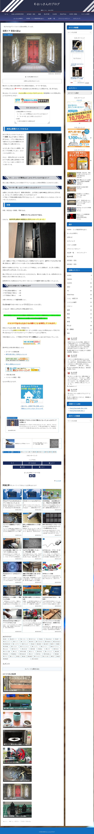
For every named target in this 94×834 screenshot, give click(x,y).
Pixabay (53, 71)
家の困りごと (41, 452)
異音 (51, 452)
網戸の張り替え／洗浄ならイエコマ (16, 354)
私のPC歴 (70, 256)
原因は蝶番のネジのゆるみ (24, 111)
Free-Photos (44, 71)
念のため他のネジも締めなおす (27, 121)
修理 (35, 452)
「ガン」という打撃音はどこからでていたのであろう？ (33, 114)
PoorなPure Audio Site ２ (77, 410)
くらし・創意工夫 (7, 452)
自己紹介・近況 (71, 260)
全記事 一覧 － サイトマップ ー (77, 252)
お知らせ (69, 237)
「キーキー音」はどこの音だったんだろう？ (30, 116)
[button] (42, 467)
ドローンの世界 (71, 245)
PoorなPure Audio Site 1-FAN (78, 408)
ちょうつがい (25, 452)
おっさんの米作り (72, 233)
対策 (18, 118)
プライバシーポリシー (73, 249)
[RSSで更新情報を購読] (33, 475)
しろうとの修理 (17, 452)
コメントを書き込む (32, 669)
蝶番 (55, 452)
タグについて (71, 241)
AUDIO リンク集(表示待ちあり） (77, 229)
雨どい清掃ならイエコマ (13, 364)
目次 (27, 108)
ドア (31, 452)
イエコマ (79, 100)
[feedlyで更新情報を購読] (30, 475)
